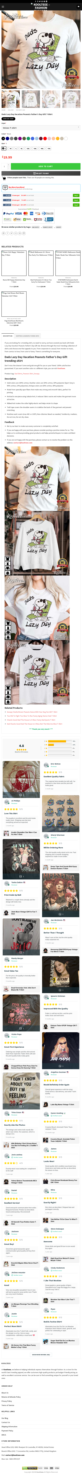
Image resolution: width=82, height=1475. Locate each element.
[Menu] (3, 6)
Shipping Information (9, 1426)
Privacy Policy (7, 1401)
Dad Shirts (35, 227)
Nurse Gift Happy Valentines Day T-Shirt (14, 281)
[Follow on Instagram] (37, 1)
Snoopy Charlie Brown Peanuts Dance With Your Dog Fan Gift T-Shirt (32, 712)
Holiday (11, 110)
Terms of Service (8, 1405)
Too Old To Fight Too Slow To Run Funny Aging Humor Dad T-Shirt (32, 716)
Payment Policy (7, 1431)
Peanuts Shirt (47, 227)
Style (4, 123)
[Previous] (5, 49)
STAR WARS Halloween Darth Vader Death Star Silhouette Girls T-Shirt (68, 282)
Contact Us (6, 1422)
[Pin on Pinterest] (20, 233)
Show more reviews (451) (41, 1355)
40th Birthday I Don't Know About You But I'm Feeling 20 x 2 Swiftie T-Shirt (24, 1145)
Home (3, 110)
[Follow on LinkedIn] (46, 1)
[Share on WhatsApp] (3, 233)
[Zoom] (4, 86)
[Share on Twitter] (12, 233)
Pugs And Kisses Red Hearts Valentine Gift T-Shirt (14, 322)
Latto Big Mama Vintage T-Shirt (62, 1104)
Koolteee (61, 368)
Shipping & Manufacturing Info (27, 336)
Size (3, 143)
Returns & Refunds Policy (11, 1397)
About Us (5, 1393)
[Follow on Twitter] (40, 1)
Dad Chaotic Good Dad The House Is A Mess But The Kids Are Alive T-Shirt (34, 724)
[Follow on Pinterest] (44, 1)
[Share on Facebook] (7, 233)
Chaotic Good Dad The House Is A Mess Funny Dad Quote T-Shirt (31, 720)
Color (4, 134)
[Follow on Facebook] (35, 1)
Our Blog (5, 1418)
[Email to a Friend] (16, 233)
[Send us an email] (42, 1)
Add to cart (46, 166)
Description (7, 336)
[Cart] (78, 7)
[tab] (8, 335)
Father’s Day (20, 110)
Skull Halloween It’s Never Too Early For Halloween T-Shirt (41, 281)
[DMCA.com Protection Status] (30, 1468)
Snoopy (58, 227)
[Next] (76, 49)
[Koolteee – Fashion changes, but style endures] (41, 6)
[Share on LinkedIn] (24, 233)
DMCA (4, 1435)
